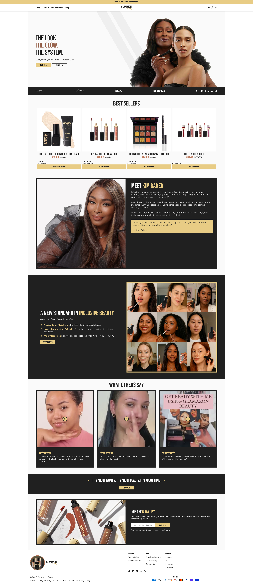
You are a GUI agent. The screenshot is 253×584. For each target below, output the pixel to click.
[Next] (244, 2)
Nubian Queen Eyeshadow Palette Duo (149, 154)
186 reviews (132, 163)
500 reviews (87, 163)
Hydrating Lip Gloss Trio (104, 154)
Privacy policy (51, 580)
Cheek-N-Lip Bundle (194, 154)
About (47, 8)
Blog (67, 8)
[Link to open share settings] (145, 572)
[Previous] (8, 2)
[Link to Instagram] (141, 572)
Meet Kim (59, 65)
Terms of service (67, 580)
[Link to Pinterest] (137, 572)
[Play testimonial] (65, 419)
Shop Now (43, 65)
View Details (104, 166)
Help (147, 554)
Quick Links (131, 554)
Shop (38, 8)
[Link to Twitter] (129, 572)
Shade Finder (57, 8)
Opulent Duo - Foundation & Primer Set (59, 154)
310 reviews (42, 163)
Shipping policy (82, 580)
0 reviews (176, 163)
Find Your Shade (59, 166)
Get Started (48, 342)
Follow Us (168, 554)
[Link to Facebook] (133, 572)
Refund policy (36, 580)
